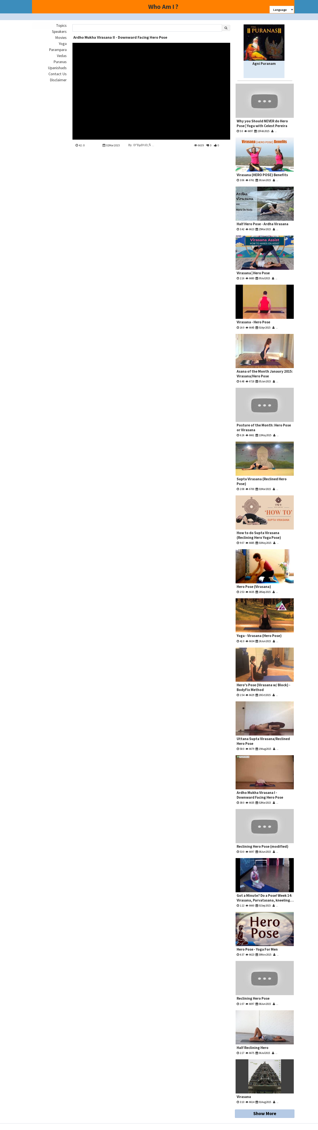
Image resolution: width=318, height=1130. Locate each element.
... (275, 131)
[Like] (215, 145)
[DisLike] (207, 145)
